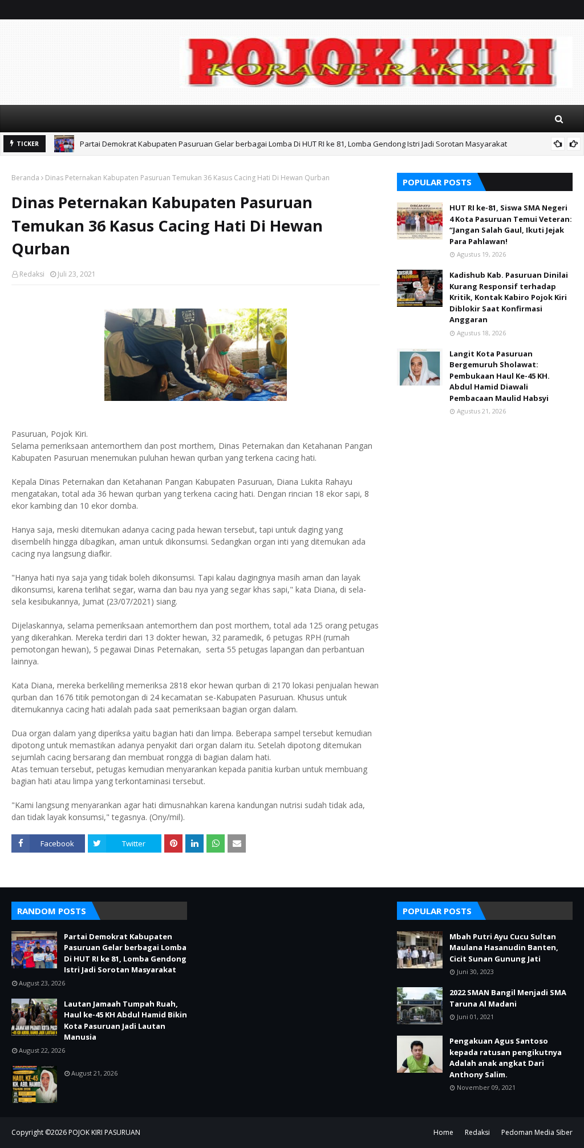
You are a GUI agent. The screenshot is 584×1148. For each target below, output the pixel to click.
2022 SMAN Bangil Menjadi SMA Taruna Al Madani (507, 998)
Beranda (25, 177)
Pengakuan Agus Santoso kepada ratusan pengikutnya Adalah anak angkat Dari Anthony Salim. (505, 1058)
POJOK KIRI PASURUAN (104, 1132)
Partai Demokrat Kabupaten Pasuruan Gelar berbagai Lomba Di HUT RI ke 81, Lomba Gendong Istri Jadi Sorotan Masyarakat (293, 144)
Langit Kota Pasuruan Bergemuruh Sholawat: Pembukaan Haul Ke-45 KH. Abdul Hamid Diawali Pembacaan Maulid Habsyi (499, 375)
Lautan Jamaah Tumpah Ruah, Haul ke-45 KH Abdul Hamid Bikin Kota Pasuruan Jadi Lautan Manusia (125, 1020)
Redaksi (31, 274)
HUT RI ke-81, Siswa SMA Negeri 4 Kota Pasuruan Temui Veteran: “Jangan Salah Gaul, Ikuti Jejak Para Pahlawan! (510, 224)
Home (443, 1132)
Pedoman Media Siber (537, 1132)
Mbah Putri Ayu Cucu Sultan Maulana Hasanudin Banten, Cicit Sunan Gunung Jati (503, 947)
